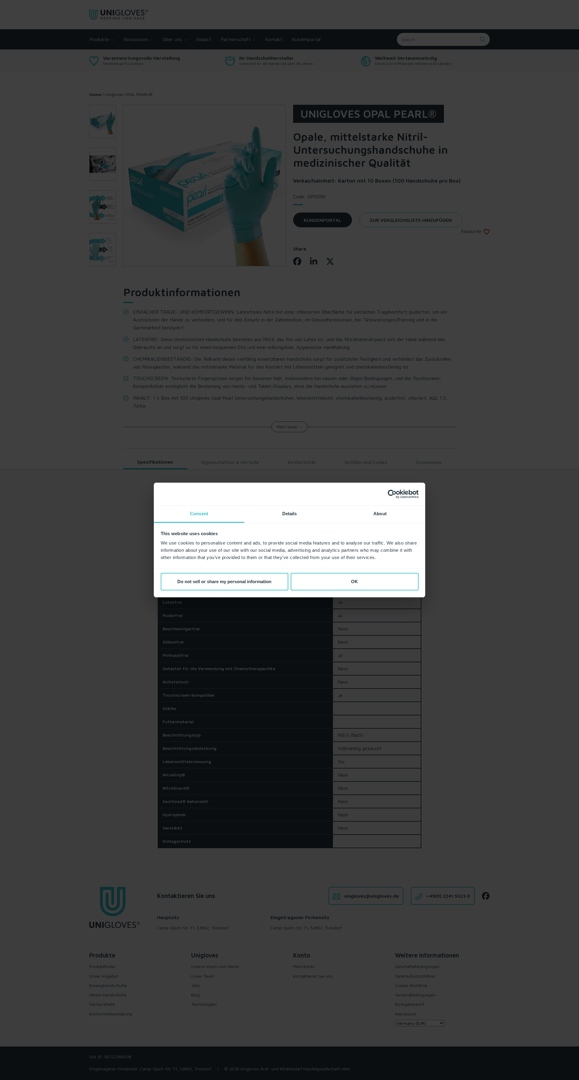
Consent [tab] (199, 513)
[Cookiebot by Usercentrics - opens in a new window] (392, 494)
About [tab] (380, 513)
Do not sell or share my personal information (224, 581)
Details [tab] (289, 513)
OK (354, 581)
